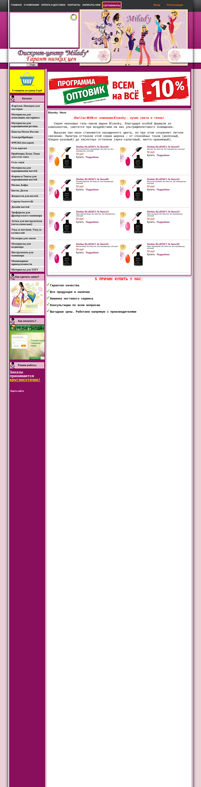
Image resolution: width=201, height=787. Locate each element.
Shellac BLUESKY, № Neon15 (92, 244)
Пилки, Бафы (19, 185)
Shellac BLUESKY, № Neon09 (92, 179)
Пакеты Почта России (24, 131)
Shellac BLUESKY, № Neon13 (92, 211)
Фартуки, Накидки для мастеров (25, 107)
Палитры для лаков (23, 238)
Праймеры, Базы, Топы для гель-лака (25, 155)
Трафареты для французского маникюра (26, 214)
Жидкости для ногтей (24, 195)
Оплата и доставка (53, 5)
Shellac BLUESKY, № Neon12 (163, 179)
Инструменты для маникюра (22, 254)
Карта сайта (17, 391)
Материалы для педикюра (21, 245)
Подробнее (92, 157)
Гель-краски (19, 148)
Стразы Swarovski (22, 201)
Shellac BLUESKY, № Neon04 (92, 146)
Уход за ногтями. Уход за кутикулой (26, 231)
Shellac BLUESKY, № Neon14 (163, 211)
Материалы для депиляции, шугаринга (25, 116)
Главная (16, 5)
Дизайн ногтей (20, 206)
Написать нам (91, 5)
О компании (31, 5)
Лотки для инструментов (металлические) (26, 223)
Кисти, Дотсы (19, 190)
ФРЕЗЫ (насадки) (22, 142)
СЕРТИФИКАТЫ (111, 5)
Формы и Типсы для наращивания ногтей (24, 178)
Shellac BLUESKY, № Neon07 (163, 146)
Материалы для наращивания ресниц (24, 125)
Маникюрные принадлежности (21, 263)
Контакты (74, 5)
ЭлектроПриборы (22, 137)
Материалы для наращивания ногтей (24, 169)
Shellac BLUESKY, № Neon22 (163, 244)
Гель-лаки (17, 162)
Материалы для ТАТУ (24, 269)
